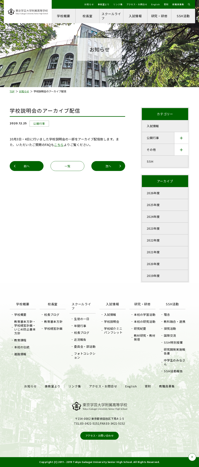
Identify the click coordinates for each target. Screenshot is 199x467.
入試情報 (135, 16)
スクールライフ (111, 15)
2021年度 (153, 252)
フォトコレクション (84, 355)
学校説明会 (111, 321)
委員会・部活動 (84, 346)
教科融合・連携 (174, 321)
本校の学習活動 (144, 314)
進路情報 (20, 354)
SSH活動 (183, 16)
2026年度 (153, 193)
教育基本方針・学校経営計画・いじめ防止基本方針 (25, 327)
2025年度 (153, 205)
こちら (59, 144)
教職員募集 (167, 386)
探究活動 (170, 328)
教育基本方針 (53, 321)
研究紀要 (140, 328)
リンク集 (74, 386)
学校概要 (63, 16)
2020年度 (153, 264)
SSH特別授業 (173, 342)
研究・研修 (159, 16)
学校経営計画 (53, 328)
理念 (167, 314)
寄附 (148, 386)
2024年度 (153, 217)
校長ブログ (51, 314)
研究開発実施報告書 (174, 351)
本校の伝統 (22, 347)
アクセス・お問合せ (103, 386)
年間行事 (80, 326)
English (131, 386)
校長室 (87, 16)
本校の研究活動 (144, 321)
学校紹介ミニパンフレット (113, 330)
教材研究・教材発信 (144, 337)
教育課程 (20, 340)
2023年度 (153, 228)
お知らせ (30, 386)
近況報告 (80, 339)
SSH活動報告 (173, 371)
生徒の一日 (81, 319)
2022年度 (153, 240)
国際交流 (170, 335)
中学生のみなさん (174, 362)
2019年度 (153, 276)
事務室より (52, 386)
